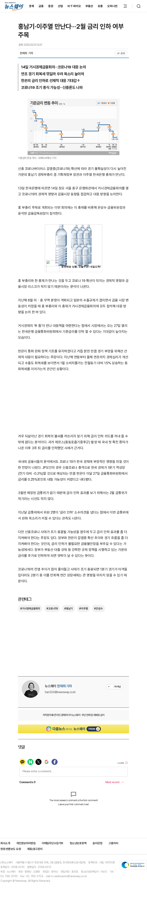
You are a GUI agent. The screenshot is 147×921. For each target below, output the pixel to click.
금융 (41, 6)
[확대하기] (73, 101)
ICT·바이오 (74, 6)
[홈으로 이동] (14, 6)
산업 (60, 6)
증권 (50, 6)
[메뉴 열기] (125, 6)
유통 (100, 6)
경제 (31, 6)
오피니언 (112, 6)
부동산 (89, 6)
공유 (122, 53)
